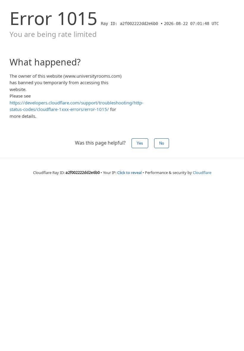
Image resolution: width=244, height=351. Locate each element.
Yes (140, 143)
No (161, 143)
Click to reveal (129, 172)
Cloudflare (202, 172)
